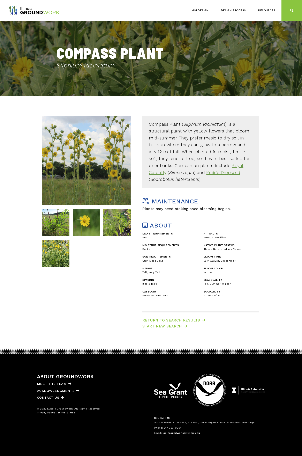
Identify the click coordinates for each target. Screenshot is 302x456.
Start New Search (162, 326)
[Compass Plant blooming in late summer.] (55, 255)
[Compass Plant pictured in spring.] (117, 224)
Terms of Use (66, 412)
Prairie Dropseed (223, 172)
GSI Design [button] (200, 10)
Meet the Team (52, 384)
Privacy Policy (46, 412)
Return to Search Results (171, 320)
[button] (291, 10)
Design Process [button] (233, 10)
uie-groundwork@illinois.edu (181, 433)
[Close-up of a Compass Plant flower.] (86, 224)
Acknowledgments (56, 391)
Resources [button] (266, 10)
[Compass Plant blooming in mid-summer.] (86, 160)
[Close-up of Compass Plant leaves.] (55, 224)
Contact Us (48, 397)
